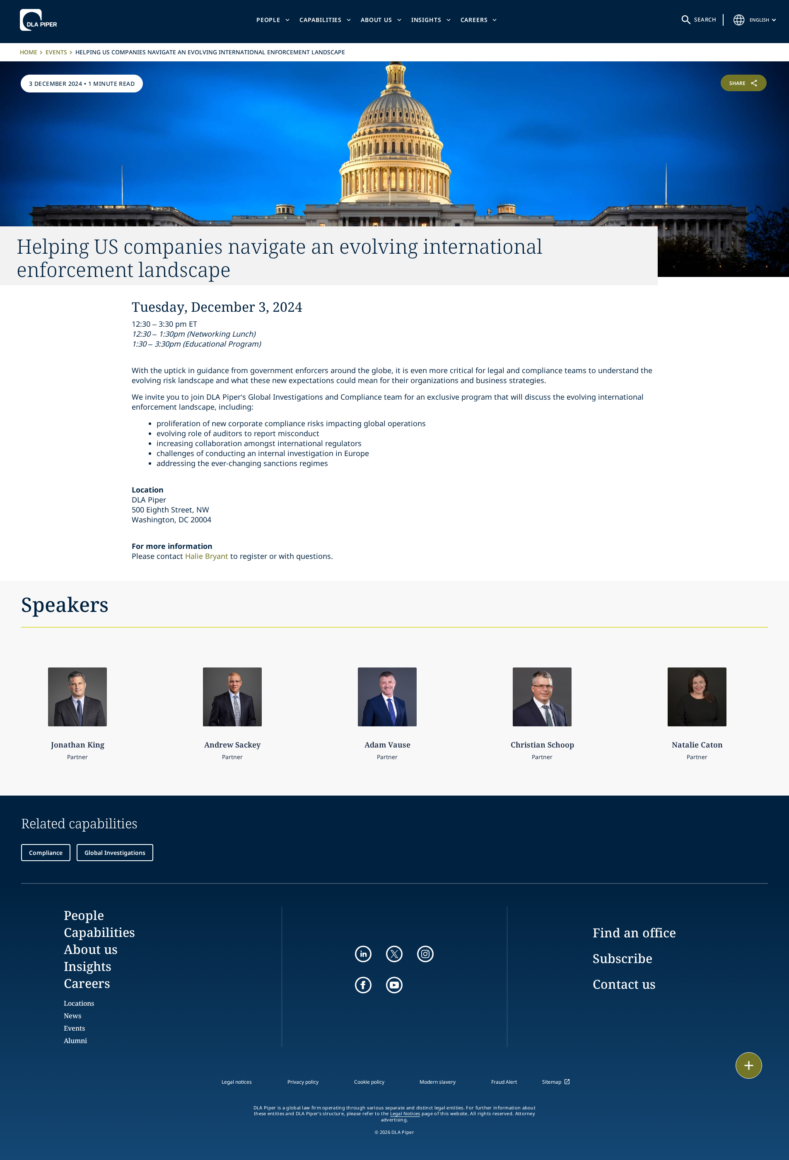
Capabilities (320, 20)
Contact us (624, 984)
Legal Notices (405, 1113)
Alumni (75, 1040)
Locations (79, 1003)
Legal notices (237, 1081)
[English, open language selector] (739, 20)
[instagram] (425, 954)
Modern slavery (438, 1081)
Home (28, 52)
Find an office (634, 932)
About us (376, 20)
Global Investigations (114, 853)
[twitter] (394, 954)
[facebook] (363, 985)
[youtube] (394, 985)
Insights (426, 20)
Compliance (46, 853)
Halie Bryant (206, 556)
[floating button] (749, 1065)
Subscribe (622, 958)
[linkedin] (363, 954)
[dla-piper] (40, 20)
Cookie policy (369, 1081)
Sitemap (551, 1081)
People (268, 20)
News (72, 1015)
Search (705, 19)
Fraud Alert (504, 1081)
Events (56, 52)
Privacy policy (302, 1081)
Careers (474, 20)
